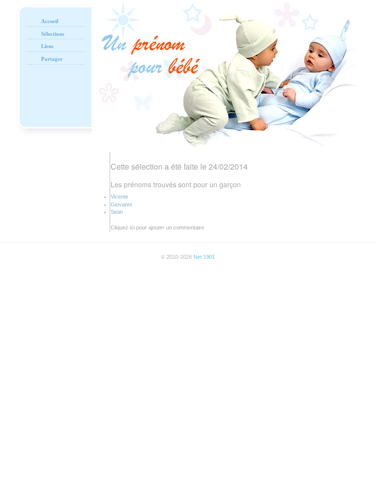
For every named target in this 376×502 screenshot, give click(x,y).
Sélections (52, 34)
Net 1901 (204, 257)
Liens (47, 46)
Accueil (49, 21)
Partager (52, 59)
